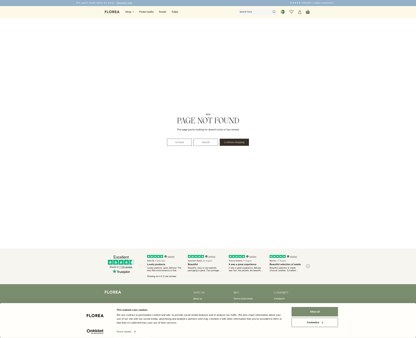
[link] (283, 12)
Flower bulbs (146, 11)
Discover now (124, 2)
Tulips (174, 11)
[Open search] (274, 11)
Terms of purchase (243, 298)
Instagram (279, 298)
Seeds (162, 11)
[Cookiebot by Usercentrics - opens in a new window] (95, 331)
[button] (307, 11)
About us (197, 298)
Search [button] (205, 142)
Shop (128, 11)
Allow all (315, 311)
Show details (124, 331)
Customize (313, 322)
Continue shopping (234, 142)
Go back (179, 142)
